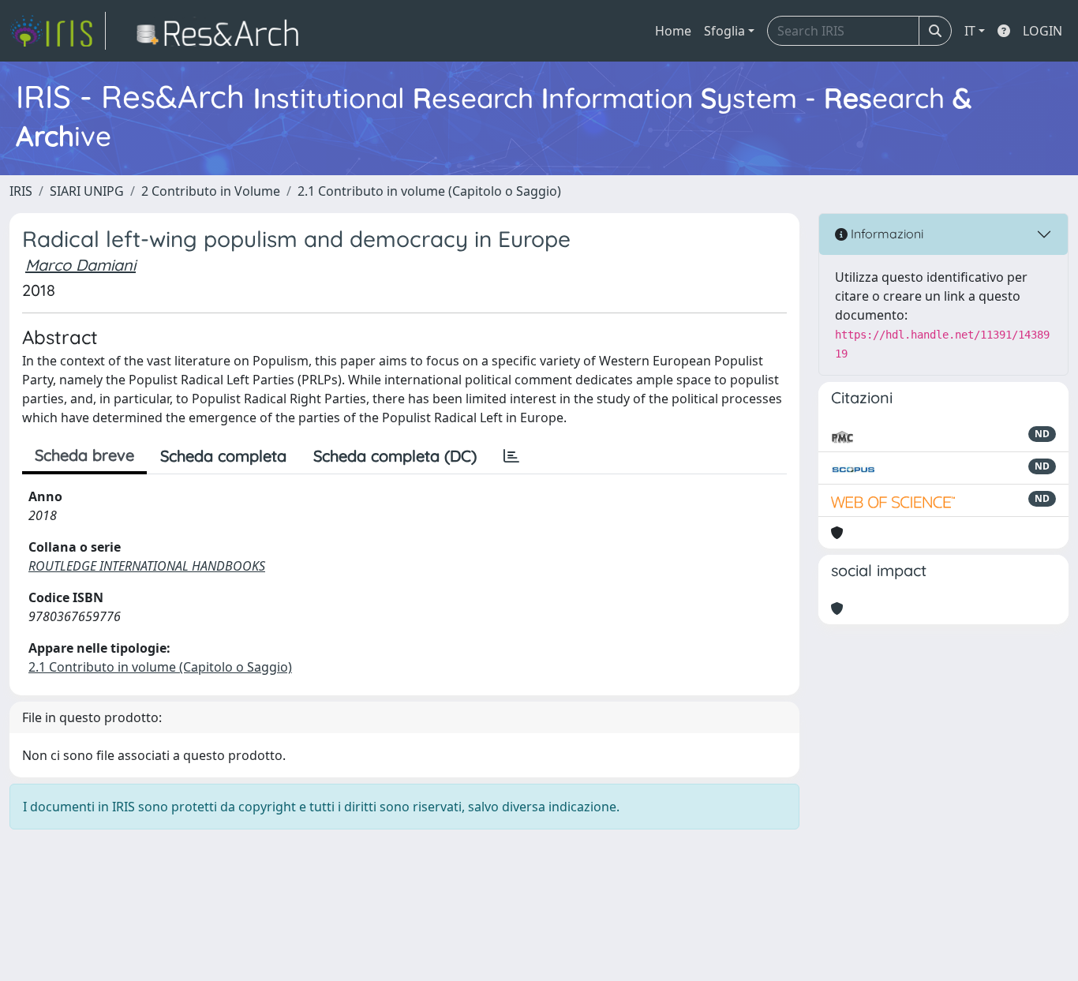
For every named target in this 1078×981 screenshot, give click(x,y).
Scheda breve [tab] (84, 455)
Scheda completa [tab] (223, 456)
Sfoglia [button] (724, 30)
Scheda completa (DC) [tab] (395, 456)
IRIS (20, 191)
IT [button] (969, 30)
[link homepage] (57, 31)
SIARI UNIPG (87, 191)
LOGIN (1042, 30)
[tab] (511, 456)
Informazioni (885, 234)
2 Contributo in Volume (210, 191)
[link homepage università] (222, 31)
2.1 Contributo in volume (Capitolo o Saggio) (429, 191)
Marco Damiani (80, 265)
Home (673, 30)
